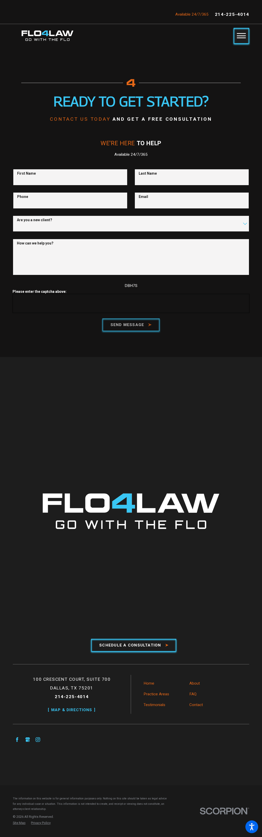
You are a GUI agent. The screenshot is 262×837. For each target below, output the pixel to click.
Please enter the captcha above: (40, 291)
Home (149, 683)
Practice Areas (156, 694)
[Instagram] (38, 739)
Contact (196, 704)
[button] (251, 826)
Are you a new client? (34, 220)
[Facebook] (17, 739)
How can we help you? (35, 243)
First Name (26, 173)
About (194, 683)
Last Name (148, 173)
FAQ (192, 694)
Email (143, 197)
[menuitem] (165, 683)
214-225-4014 (232, 14)
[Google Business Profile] (27, 739)
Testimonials (154, 704)
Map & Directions (71, 710)
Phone (22, 197)
